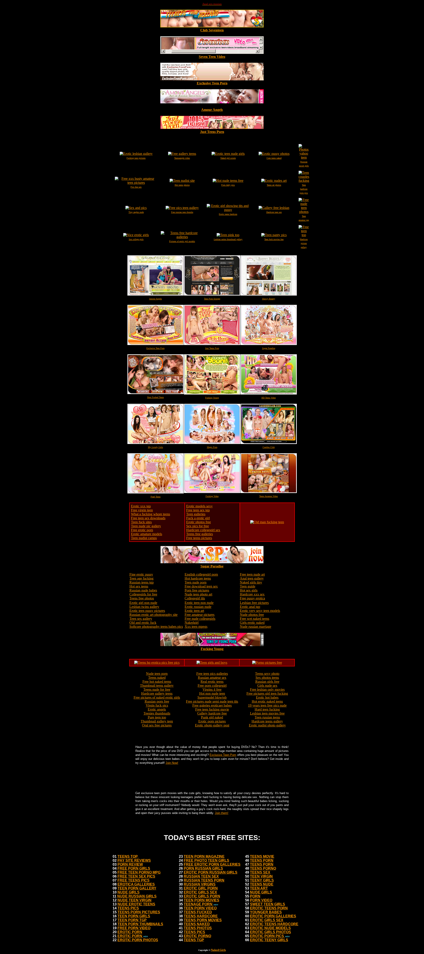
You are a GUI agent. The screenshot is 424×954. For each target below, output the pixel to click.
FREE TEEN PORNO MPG (139, 872)
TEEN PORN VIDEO (200, 908)
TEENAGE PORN (198, 904)
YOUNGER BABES (266, 912)
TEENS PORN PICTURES (138, 912)
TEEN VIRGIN (261, 876)
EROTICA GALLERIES (136, 884)
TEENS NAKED (197, 924)
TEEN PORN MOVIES (201, 900)
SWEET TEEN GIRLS (267, 904)
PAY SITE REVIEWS (134, 860)
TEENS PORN (261, 860)
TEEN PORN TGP (132, 920)
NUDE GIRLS (128, 892)
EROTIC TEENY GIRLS (269, 940)
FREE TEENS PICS (133, 880)
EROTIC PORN (129, 932)
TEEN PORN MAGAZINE (204, 856)
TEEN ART (259, 888)
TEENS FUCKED (198, 912)
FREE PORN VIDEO (133, 928)
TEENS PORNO (263, 868)
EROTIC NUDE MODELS (270, 928)
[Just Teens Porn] (212, 128)
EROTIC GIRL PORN (201, 888)
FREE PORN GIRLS (133, 868)
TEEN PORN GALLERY (136, 888)
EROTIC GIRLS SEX (200, 892)
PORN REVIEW (130, 864)
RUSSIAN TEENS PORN (204, 880)
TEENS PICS (128, 908)
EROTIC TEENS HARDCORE (274, 924)
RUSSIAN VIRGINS (200, 884)
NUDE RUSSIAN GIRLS (137, 896)
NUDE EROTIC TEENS (136, 904)
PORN (255, 896)
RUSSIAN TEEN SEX (201, 876)
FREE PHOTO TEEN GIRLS (206, 860)
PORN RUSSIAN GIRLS (203, 868)
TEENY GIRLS (262, 880)
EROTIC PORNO (197, 936)
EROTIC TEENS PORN (269, 908)
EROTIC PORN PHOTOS (137, 940)
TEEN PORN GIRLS (133, 916)
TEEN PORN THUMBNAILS (140, 924)
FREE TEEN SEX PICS (136, 876)
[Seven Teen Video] (212, 53)
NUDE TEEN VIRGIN (134, 900)
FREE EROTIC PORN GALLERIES (212, 864)
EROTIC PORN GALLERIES (273, 916)
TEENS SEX (260, 872)
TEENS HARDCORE (201, 916)
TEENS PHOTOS (198, 928)
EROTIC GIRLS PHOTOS (270, 932)
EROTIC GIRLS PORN (202, 896)
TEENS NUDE (261, 884)
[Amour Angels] (212, 106)
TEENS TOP (128, 856)
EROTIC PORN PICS (267, 936)
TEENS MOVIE (262, 856)
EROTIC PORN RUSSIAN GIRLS (210, 872)
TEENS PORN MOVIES (203, 920)
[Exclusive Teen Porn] (212, 79)
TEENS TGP (194, 940)
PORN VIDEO (261, 900)
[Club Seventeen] (212, 26)
